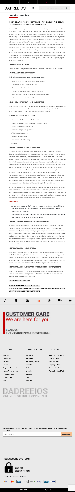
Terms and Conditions (56, 355)
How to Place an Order (11, 371)
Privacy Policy (54, 358)
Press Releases (8, 374)
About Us (6, 355)
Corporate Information (11, 368)
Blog (27, 377)
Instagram (29, 358)
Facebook (29, 355)
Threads (29, 374)
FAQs (4, 380)
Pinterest (29, 368)
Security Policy (54, 362)
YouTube (29, 365)
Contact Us (7, 358)
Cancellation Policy (55, 368)
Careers (5, 365)
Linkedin (29, 371)
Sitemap (6, 362)
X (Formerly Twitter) (33, 362)
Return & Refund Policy (57, 371)
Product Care (7, 377)
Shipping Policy (54, 365)
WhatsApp (29, 380)
